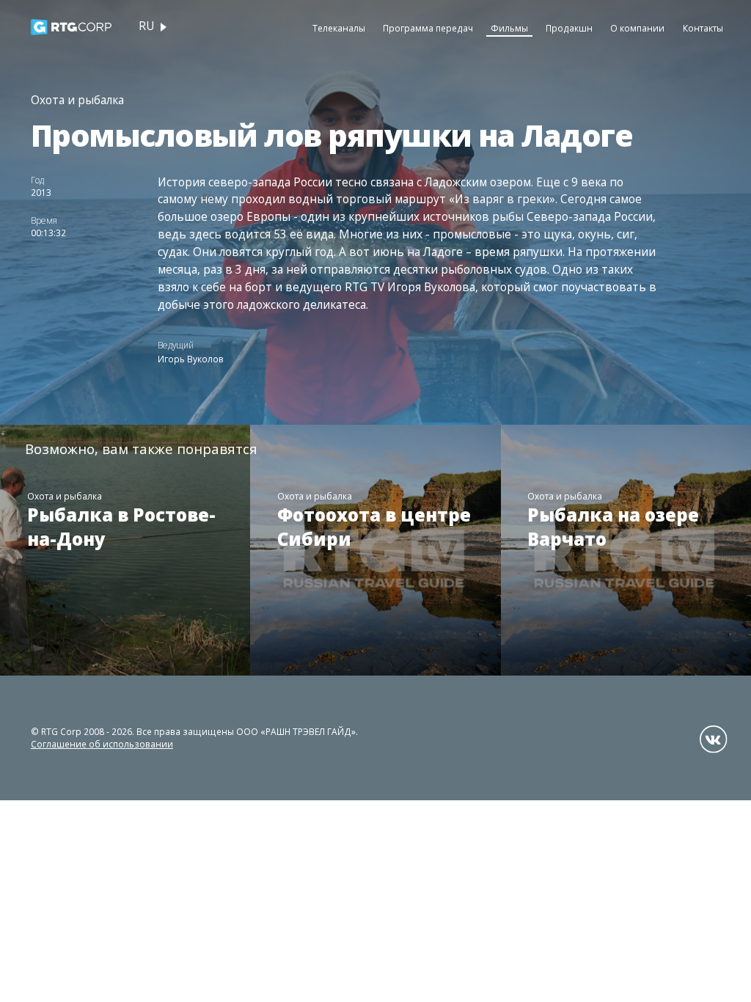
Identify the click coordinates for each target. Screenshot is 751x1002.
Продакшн (569, 28)
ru (146, 26)
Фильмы (509, 28)
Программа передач (428, 28)
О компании (637, 28)
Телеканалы (338, 28)
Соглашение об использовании (102, 744)
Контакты (703, 28)
